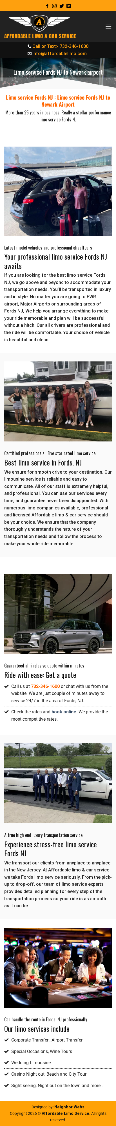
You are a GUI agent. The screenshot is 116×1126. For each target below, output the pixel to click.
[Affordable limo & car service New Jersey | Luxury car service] (40, 27)
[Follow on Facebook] (47, 6)
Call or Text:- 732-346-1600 (60, 46)
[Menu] (108, 26)
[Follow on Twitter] (61, 6)
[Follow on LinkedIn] (68, 6)
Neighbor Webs (69, 1107)
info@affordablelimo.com (59, 53)
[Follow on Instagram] (54, 6)
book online (64, 711)
